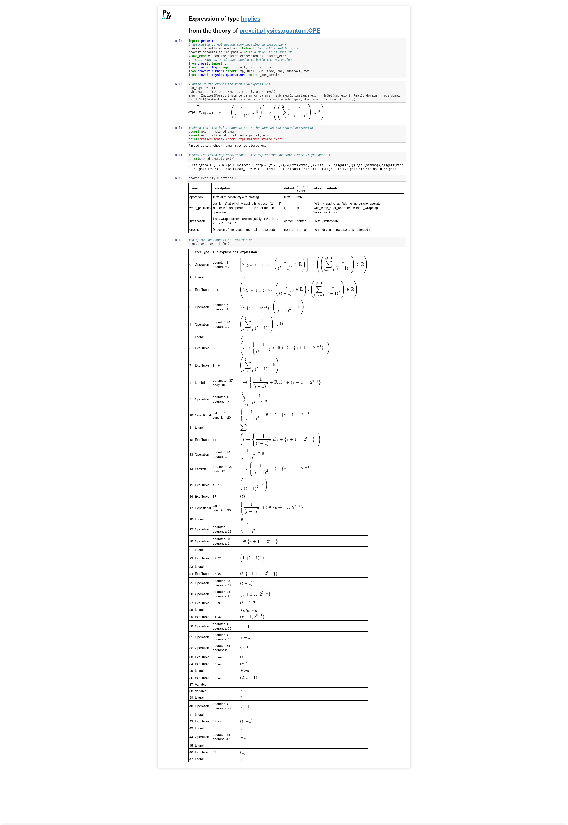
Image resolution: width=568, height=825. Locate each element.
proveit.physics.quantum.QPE (279, 30)
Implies (250, 18)
